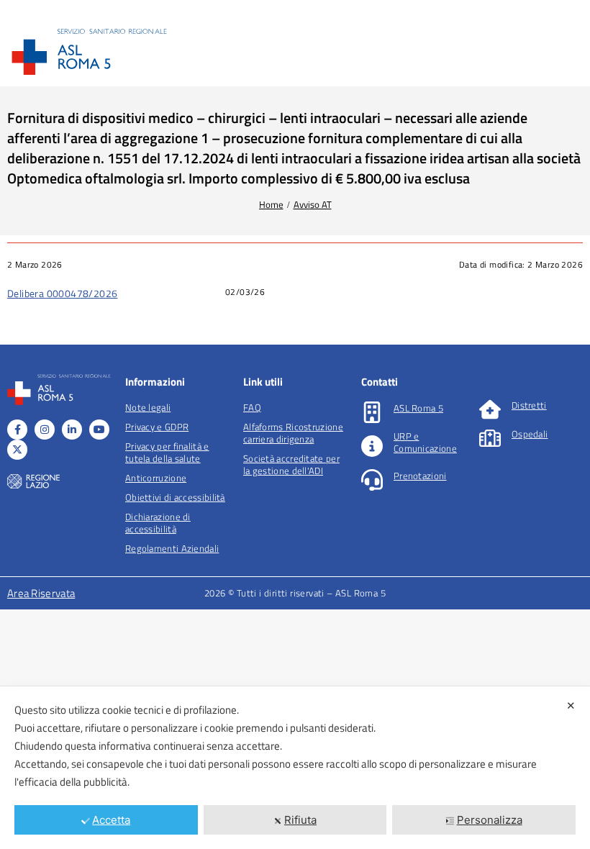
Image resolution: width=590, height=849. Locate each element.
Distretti (529, 405)
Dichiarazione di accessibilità (158, 522)
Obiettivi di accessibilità (175, 497)
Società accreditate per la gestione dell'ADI (291, 464)
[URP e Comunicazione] (372, 446)
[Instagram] (45, 429)
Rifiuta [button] (300, 820)
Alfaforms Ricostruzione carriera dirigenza (293, 432)
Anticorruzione (155, 478)
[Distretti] (490, 409)
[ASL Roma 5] (372, 412)
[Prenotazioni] (372, 480)
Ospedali (530, 434)
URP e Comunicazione (425, 442)
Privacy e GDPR (157, 426)
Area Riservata (41, 593)
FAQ (252, 407)
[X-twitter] (17, 450)
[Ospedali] (490, 438)
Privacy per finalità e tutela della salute (167, 452)
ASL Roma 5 (418, 408)
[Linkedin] (72, 429)
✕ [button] (571, 705)
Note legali (148, 407)
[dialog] (295, 767)
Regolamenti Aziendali (172, 548)
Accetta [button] (111, 820)
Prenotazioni (420, 475)
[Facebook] (17, 429)
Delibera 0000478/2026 (62, 293)
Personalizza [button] (489, 820)
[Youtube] (99, 429)
